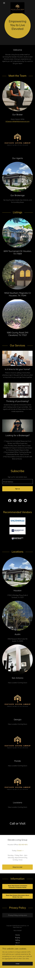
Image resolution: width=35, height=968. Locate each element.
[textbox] (17, 481)
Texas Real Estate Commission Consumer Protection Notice (17, 886)
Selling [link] (17, 940)
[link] (17, 3)
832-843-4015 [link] (23, 844)
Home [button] (17, 935)
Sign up (17, 489)
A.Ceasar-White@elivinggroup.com (17, 121)
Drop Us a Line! (17, 867)
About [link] (17, 943)
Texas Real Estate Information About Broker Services (17, 896)
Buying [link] (17, 937)
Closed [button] (19, 850)
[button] (4, 3)
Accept (17, 963)
